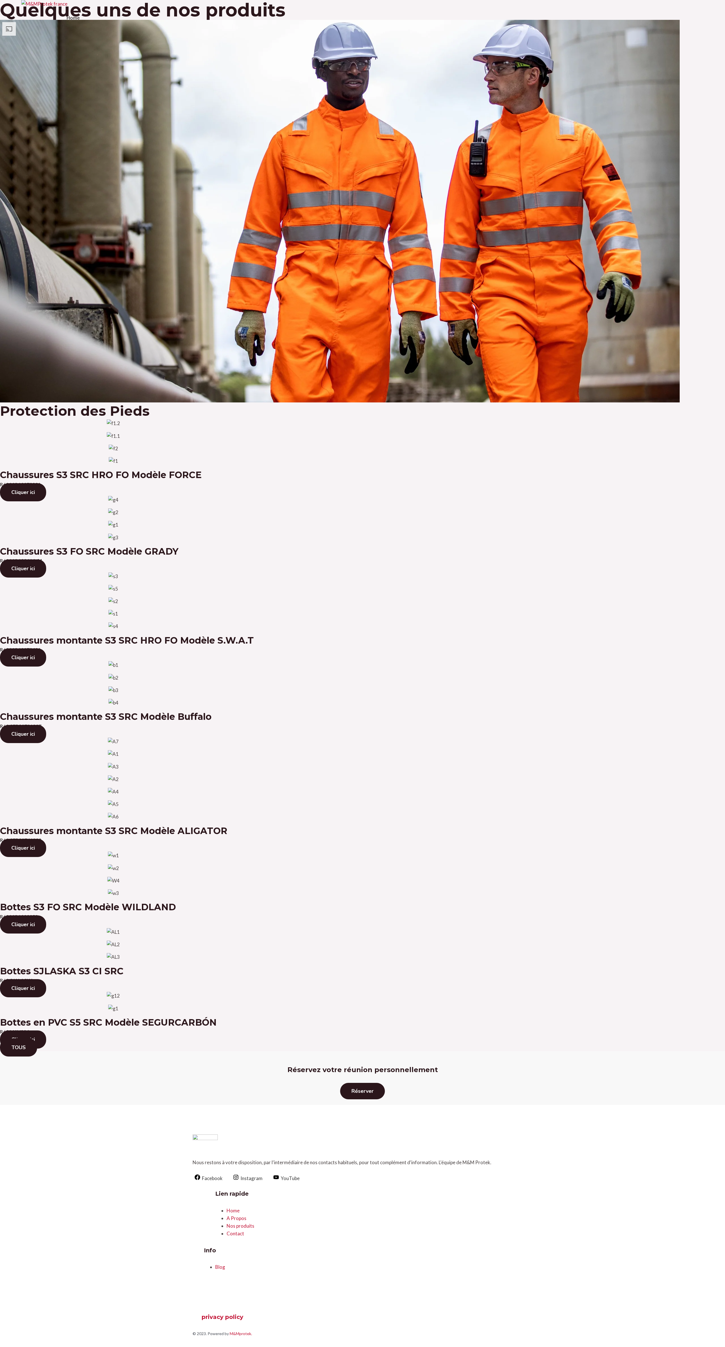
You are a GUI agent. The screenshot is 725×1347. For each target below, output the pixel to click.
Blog (220, 1267)
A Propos (236, 1218)
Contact (235, 1233)
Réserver (362, 1091)
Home (73, 18)
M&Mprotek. (241, 1333)
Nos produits (240, 1226)
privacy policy (222, 1317)
